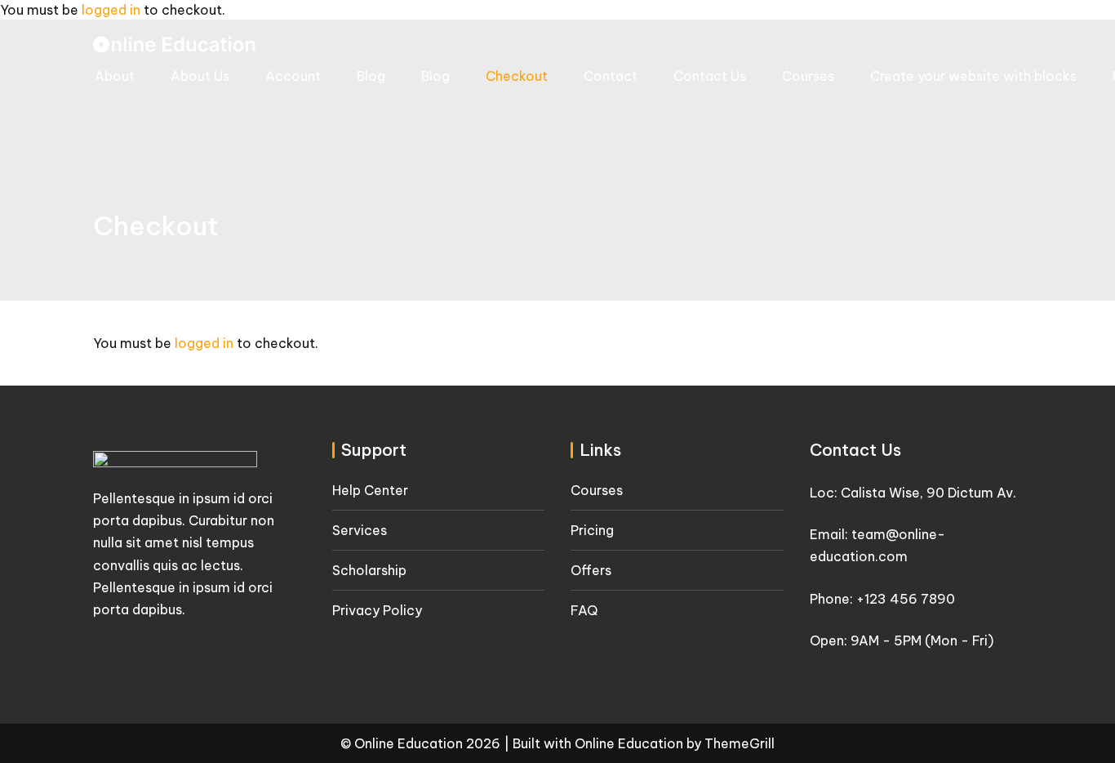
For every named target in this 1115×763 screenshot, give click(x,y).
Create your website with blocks (973, 76)
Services (359, 530)
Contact (610, 76)
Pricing (592, 530)
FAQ (584, 610)
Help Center (370, 490)
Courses (808, 76)
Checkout (517, 76)
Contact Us (709, 76)
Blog (371, 76)
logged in (111, 10)
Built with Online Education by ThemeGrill (644, 743)
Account (293, 76)
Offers (591, 570)
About (115, 76)
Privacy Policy (377, 610)
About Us (200, 76)
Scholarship (369, 570)
